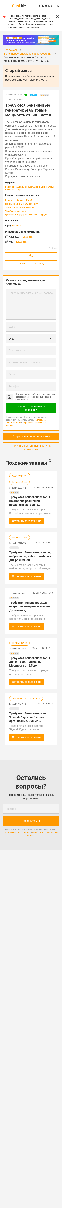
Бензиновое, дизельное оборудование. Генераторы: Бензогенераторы (29, 188)
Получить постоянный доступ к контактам (31, 447)
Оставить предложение (26, 521)
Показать (27, 236)
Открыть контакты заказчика (31, 436)
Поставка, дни (17, 350)
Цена (12, 326)
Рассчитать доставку (31, 263)
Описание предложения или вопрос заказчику (32, 293)
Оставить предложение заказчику (31, 408)
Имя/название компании (24, 362)
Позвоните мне (31, 820)
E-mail (12, 374)
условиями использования (17, 832)
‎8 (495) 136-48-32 (49, 5)
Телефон (14, 386)
